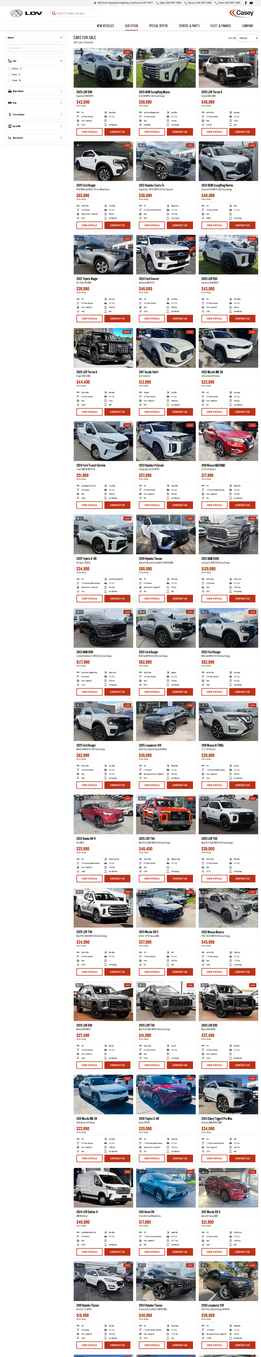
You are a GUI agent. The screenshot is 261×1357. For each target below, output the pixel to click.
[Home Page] (26, 13)
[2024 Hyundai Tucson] (166, 1281)
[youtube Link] (251, 3)
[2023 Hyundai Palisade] (166, 441)
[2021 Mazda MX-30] (103, 1094)
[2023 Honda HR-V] (103, 814)
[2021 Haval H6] (166, 1188)
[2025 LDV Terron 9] (228, 68)
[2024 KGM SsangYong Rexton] (228, 161)
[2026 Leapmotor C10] (228, 1281)
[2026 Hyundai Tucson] (166, 534)
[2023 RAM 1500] (103, 628)
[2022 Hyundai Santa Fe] (166, 161)
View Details (89, 131)
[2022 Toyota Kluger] (103, 254)
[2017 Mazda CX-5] (228, 1188)
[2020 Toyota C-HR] (103, 534)
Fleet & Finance (221, 25)
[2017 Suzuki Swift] (166, 348)
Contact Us (117, 131)
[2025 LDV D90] (103, 68)
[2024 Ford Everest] (166, 254)
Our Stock (131, 25)
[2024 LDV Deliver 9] (103, 1188)
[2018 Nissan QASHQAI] (228, 441)
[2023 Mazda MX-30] (228, 348)
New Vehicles (105, 25)
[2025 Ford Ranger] (103, 161)
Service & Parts (189, 25)
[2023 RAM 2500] (228, 534)
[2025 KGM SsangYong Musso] (166, 68)
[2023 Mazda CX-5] (166, 908)
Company (247, 25)
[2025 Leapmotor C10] (166, 721)
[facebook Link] (246, 3)
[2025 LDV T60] (166, 814)
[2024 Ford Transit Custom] (103, 441)
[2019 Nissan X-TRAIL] (228, 721)
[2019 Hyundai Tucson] (103, 1281)
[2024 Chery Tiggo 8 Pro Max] (228, 1094)
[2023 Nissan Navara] (228, 908)
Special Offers (158, 25)
